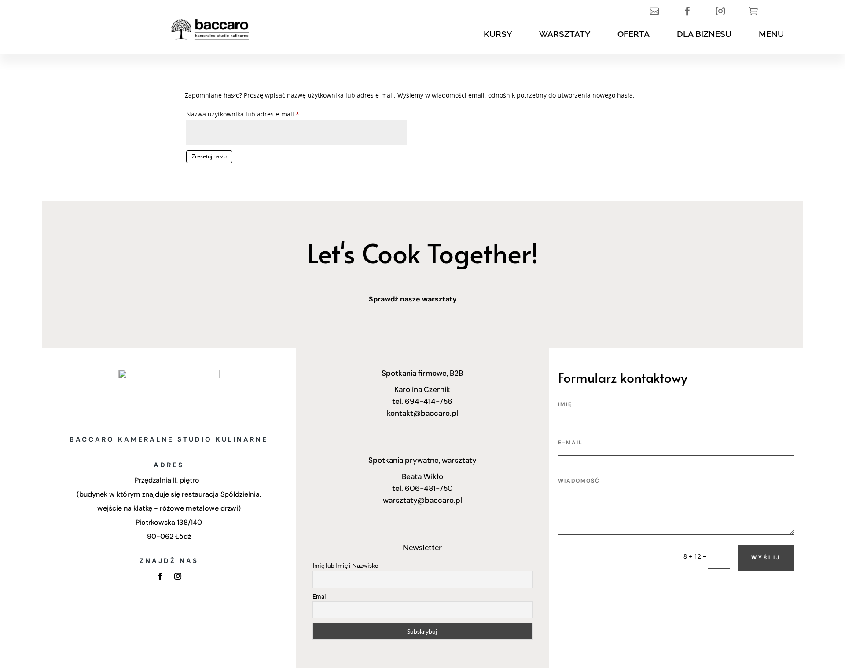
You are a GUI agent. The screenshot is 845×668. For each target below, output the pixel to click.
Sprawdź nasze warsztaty (413, 299)
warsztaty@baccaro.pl (422, 500)
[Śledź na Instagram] (178, 576)
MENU (771, 34)
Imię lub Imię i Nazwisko (345, 565)
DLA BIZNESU (704, 34)
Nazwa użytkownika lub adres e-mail (258, 113)
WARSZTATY (564, 34)
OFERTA (633, 34)
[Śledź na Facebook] (160, 576)
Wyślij (766, 557)
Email (320, 596)
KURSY (498, 34)
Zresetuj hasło (209, 156)
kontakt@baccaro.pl (422, 413)
